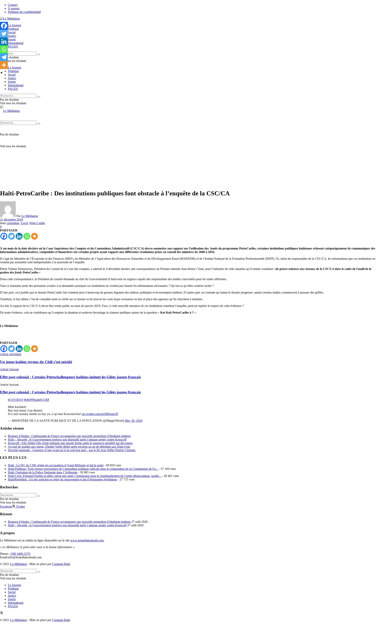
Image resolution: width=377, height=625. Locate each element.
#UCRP (44, 399)
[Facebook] (3, 236)
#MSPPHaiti (31, 399)
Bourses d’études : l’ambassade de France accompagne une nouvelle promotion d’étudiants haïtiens (69, 436)
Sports (12, 39)
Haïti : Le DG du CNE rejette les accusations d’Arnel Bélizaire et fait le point (55, 465)
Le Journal (14, 25)
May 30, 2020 (133, 420)
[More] (34, 236)
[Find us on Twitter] (1, 613)
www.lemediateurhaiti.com (87, 540)
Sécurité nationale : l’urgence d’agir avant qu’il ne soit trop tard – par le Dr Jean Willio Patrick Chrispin (72, 450)
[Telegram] (4, 57)
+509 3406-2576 (19, 553)
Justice (12, 36)
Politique (13, 28)
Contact (12, 4)
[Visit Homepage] (10, 18)
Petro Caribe (37, 223)
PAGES (13, 46)
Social (12, 32)
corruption (12, 223)
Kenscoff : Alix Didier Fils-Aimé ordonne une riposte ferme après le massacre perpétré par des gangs (70, 443)
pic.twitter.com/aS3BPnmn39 (100, 414)
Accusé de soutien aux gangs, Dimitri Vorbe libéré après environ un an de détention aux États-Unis (69, 446)
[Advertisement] (188, 158)
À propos (13, 8)
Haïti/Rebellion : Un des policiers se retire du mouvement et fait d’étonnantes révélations (62, 479)
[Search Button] (38, 54)
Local (24, 223)
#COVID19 (15, 399)
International (15, 43)
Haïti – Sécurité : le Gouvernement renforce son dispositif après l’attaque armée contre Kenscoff (67, 439)
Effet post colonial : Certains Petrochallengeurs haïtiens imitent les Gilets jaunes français (70, 392)
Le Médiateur (29, 216)
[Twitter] (11, 236)
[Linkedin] (19, 236)
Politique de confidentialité (24, 12)
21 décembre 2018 (11, 219)
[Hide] (1, 72)
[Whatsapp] (26, 236)
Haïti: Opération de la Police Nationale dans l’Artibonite (42, 472)
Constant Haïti (61, 564)
